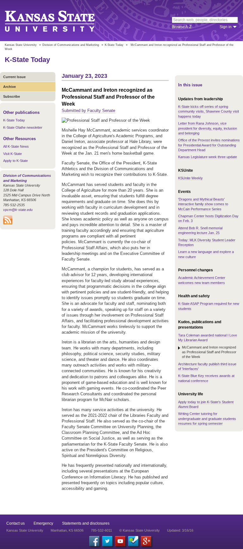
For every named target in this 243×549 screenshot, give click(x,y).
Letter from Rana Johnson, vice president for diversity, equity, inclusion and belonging (207, 128)
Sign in (226, 27)
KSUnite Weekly (190, 178)
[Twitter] (107, 541)
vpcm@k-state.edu (18, 210)
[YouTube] (120, 541)
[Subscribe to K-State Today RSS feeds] (7, 223)
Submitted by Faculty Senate (88, 110)
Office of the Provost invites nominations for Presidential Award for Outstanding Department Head (209, 145)
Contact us (15, 523)
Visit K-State (12, 154)
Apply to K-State (15, 161)
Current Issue (14, 77)
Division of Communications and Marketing (70, 44)
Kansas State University (57, 20)
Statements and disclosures (85, 523)
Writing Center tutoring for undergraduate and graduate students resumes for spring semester (207, 418)
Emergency (43, 523)
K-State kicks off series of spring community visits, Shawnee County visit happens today (208, 111)
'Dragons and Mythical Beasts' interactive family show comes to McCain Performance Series (203, 204)
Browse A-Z (181, 27)
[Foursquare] (133, 541)
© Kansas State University (139, 530)
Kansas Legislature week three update (207, 157)
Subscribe (11, 96)
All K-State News (16, 146)
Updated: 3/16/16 (180, 530)
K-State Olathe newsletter (22, 127)
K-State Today (114, 44)
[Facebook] (94, 541)
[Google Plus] (146, 541)
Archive (9, 87)
